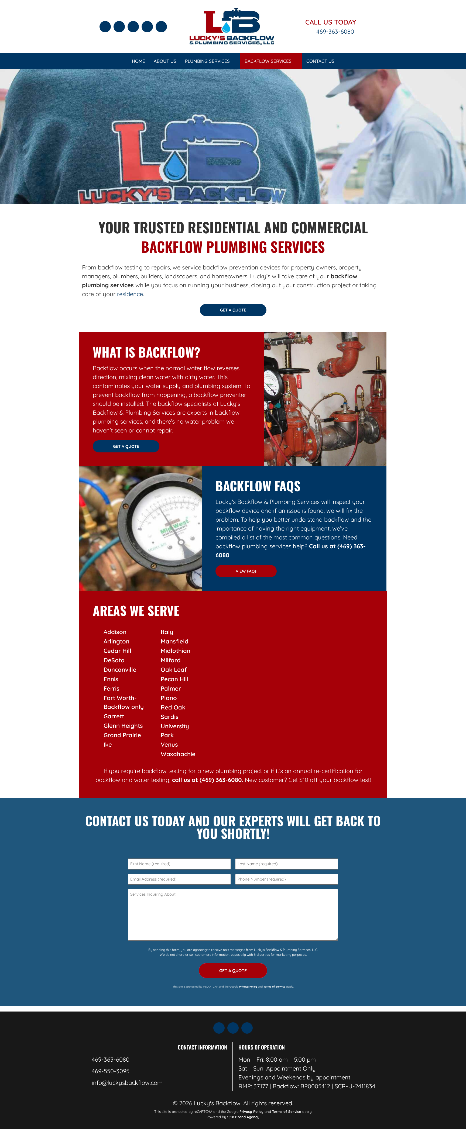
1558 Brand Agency (243, 1117)
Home (138, 61)
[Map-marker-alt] (133, 26)
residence (130, 294)
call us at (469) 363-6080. (207, 780)
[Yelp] (119, 26)
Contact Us (320, 61)
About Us (165, 61)
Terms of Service (286, 1111)
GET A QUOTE (233, 970)
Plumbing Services (207, 61)
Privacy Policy (248, 986)
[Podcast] (147, 26)
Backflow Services (268, 61)
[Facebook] (105, 26)
